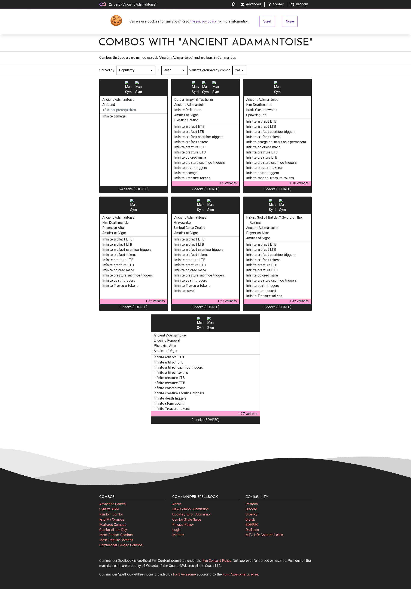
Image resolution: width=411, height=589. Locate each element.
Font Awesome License (240, 574)
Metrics (178, 535)
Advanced (253, 4)
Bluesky (251, 514)
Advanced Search (112, 504)
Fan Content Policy (217, 561)
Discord (251, 509)
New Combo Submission (190, 509)
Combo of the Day (113, 530)
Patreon (252, 504)
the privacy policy (203, 21)
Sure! (267, 21)
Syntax (278, 4)
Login (176, 530)
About (177, 504)
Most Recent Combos (116, 535)
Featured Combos (112, 525)
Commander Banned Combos (121, 545)
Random (302, 4)
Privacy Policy (183, 525)
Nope (290, 21)
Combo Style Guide (186, 519)
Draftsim (252, 530)
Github (250, 519)
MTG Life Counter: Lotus (264, 535)
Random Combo (111, 514)
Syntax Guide (109, 509)
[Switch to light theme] (233, 4)
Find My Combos (111, 519)
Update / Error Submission (191, 514)
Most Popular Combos (116, 540)
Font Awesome (184, 574)
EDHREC (252, 525)
